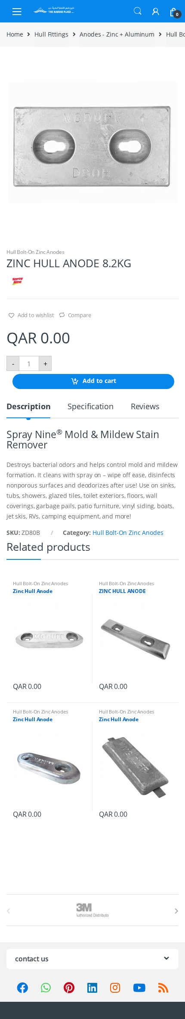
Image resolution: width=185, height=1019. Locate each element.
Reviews (145, 406)
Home (14, 34)
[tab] (28, 410)
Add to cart (99, 381)
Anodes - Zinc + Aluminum (117, 34)
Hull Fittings (51, 34)
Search (137, 11)
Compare (79, 315)
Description (28, 406)
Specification (90, 406)
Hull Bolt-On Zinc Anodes (35, 252)
